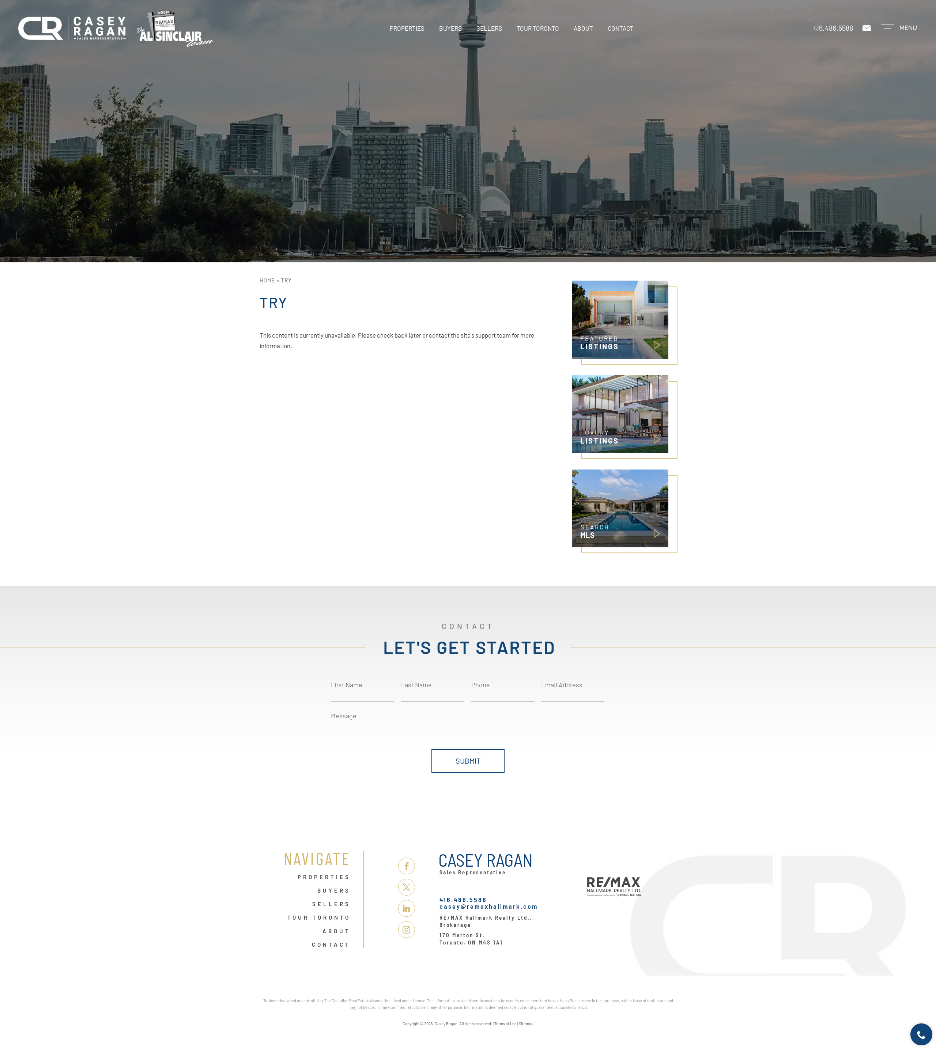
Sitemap (526, 1023)
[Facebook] (406, 866)
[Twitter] (406, 887)
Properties (407, 28)
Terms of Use (505, 1023)
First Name (346, 684)
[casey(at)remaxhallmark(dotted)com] (867, 28)
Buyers (450, 28)
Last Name (416, 684)
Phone (480, 684)
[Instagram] (406, 929)
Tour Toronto (538, 28)
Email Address (561, 684)
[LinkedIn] (406, 908)
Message (343, 715)
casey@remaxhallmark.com (488, 906)
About (583, 28)
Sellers (489, 28)
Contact (621, 28)
